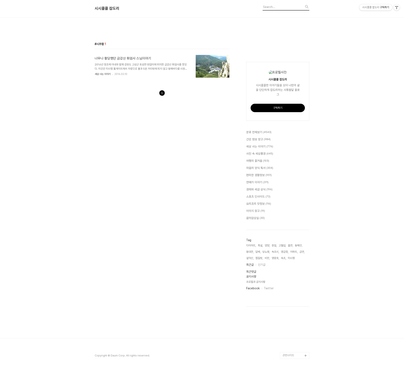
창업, (274, 245)
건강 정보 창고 (258, 139)
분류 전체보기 (258, 132)
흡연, (290, 245)
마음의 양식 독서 (259, 168)
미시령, (291, 258)
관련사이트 (288, 355)
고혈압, (282, 245)
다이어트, (251, 245)
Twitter (269, 288)
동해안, (298, 245)
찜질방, (259, 258)
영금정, (284, 251)
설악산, (250, 258)
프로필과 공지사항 (255, 281)
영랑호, (275, 258)
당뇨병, (266, 251)
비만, (267, 258)
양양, (267, 245)
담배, (258, 251)
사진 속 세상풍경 (259, 153)
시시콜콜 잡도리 (107, 8)
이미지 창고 (255, 211)
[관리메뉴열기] (396, 7)
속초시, (275, 251)
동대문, (250, 251)
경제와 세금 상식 (259, 189)
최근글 (250, 264)
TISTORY (288, 348)
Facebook (253, 288)
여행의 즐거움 (257, 160)
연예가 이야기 (257, 182)
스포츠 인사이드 (258, 196)
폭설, (260, 245)
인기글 (262, 264)
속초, (283, 258)
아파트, (294, 251)
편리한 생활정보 (259, 175)
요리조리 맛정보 (258, 203)
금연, (302, 251)
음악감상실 (255, 218)
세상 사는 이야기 (103, 74)
